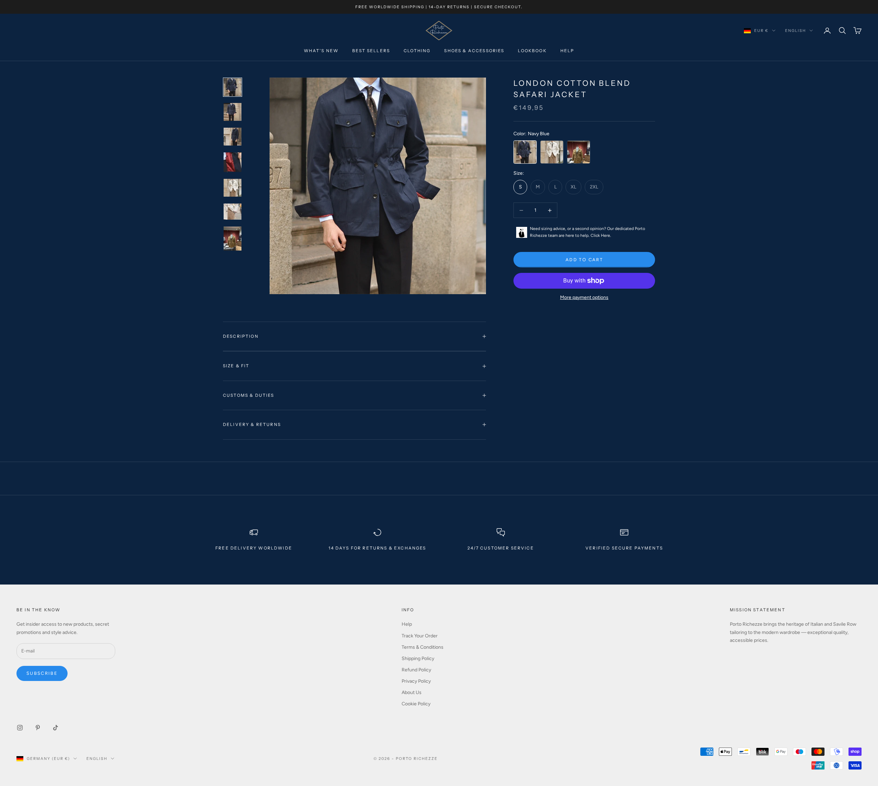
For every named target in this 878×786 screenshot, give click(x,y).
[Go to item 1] (232, 87)
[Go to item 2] (232, 112)
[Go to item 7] (232, 238)
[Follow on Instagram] (19, 727)
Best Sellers (371, 51)
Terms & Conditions (422, 647)
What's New (321, 51)
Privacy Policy (416, 681)
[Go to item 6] (232, 211)
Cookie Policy (416, 704)
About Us (412, 692)
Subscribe (42, 673)
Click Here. (601, 235)
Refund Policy (416, 670)
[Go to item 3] (232, 136)
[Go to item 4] (232, 162)
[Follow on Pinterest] (37, 727)
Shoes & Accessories (474, 51)
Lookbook (532, 51)
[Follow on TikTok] (55, 727)
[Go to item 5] (232, 187)
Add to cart (584, 259)
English (795, 30)
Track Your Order (420, 636)
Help (567, 51)
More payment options (584, 297)
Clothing (417, 51)
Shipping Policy (418, 658)
